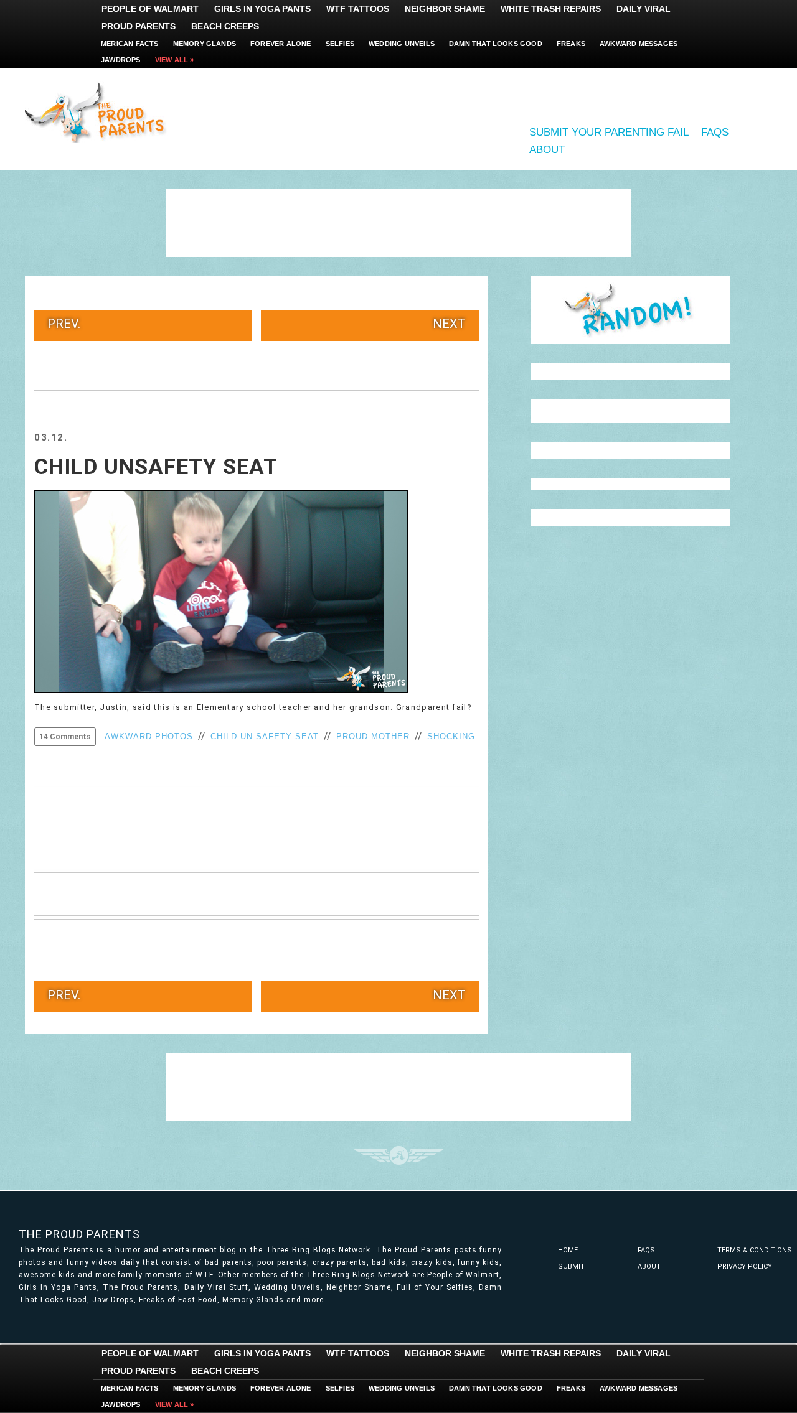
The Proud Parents (79, 1234)
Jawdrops (121, 59)
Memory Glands (205, 43)
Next (449, 323)
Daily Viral (643, 9)
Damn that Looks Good (495, 43)
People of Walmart (150, 9)
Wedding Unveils (402, 43)
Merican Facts (130, 43)
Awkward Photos (149, 736)
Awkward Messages (638, 43)
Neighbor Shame (445, 9)
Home (568, 1250)
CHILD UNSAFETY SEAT (156, 467)
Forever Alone (280, 43)
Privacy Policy (744, 1266)
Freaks (571, 43)
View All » (174, 59)
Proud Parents (138, 26)
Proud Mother (373, 736)
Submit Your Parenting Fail (609, 132)
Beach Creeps (225, 26)
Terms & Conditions (754, 1250)
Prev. (63, 323)
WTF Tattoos (357, 9)
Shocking (451, 736)
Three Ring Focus (398, 1155)
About (547, 150)
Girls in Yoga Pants (262, 9)
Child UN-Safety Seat (264, 736)
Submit (571, 1266)
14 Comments (65, 736)
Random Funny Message (630, 310)
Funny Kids (99, 112)
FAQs (715, 132)
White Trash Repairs (551, 9)
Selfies (340, 43)
